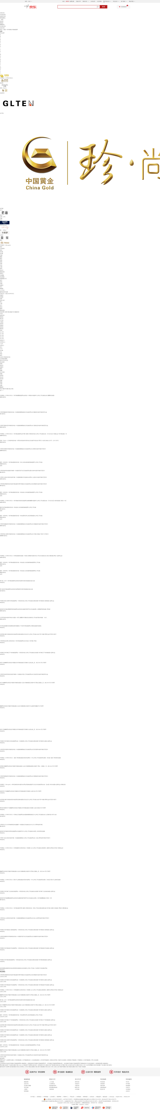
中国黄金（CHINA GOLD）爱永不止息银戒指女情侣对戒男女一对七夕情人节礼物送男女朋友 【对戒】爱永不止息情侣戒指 (30, 879)
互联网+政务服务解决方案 (12, 1066)
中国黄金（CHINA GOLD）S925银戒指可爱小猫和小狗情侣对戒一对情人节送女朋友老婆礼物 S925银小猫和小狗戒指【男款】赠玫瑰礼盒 (34, 908)
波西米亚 (2, 315)
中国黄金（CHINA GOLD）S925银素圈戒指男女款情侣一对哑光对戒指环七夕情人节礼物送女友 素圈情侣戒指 (27, 395)
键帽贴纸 (2, 24)
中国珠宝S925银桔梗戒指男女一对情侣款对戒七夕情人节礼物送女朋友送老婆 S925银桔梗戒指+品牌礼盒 (26, 960)
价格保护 (102, 1083)
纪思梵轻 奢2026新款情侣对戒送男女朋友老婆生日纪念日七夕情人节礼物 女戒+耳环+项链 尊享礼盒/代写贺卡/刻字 (28, 634)
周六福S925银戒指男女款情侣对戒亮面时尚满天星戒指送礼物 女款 (16, 589)
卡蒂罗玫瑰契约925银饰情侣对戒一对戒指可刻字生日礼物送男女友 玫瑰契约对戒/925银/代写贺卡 (24, 936)
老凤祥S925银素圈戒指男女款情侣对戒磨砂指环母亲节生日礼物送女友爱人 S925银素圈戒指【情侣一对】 (26, 898)
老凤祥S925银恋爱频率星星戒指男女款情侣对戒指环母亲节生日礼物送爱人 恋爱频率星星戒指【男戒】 (25, 609)
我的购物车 (124, 6)
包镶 (1, 380)
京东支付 (81, 1104)
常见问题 (26, 1087)
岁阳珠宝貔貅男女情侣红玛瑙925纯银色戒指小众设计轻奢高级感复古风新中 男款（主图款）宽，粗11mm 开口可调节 (29, 766)
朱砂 (1, 268)
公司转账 (77, 1089)
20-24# (2, 337)
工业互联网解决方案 (91, 1065)
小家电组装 (40, 1065)
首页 (1, 29)
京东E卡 (128, 1087)
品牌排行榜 (3, 16)
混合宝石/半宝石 (4, 360)
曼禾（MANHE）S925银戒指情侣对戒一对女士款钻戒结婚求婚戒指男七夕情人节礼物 (21, 462)
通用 (1, 308)
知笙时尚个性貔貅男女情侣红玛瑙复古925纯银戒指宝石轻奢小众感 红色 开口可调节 (20, 791)
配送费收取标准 (53, 1087)
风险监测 (98, 1096)
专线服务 (83, 1066)
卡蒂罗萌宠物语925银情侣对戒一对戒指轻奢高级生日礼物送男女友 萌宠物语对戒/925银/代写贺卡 (24, 776)
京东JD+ (128, 1091)
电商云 (110, 1065)
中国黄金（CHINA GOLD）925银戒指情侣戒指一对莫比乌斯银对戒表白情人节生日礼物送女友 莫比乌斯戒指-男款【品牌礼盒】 (31, 555)
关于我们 (32, 1096)
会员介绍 (26, 1083)
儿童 (1, 303)
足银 (1, 263)
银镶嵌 (1, 288)
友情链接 (78, 1096)
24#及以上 (2, 342)
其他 (1, 282)
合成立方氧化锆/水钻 (5, 357)
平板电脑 (53, 1065)
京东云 (87, 1104)
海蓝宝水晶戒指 (62, 1060)
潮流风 (1, 317)
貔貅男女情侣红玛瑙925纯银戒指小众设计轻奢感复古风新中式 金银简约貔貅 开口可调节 (22, 706)
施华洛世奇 (3, 1066)
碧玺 (1, 250)
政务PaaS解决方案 (77, 1065)
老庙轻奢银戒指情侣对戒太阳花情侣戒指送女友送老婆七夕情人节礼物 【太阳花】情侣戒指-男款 (23, 968)
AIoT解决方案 (64, 1065)
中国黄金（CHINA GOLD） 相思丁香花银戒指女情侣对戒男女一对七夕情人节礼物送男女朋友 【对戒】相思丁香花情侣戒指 (30, 757)
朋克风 (1, 328)
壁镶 (1, 382)
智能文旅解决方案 (32, 1066)
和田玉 (1, 273)
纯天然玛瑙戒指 (45, 1060)
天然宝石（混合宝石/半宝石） (7, 293)
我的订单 (78, 1)
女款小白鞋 (50, 1066)
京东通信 (128, 1089)
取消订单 (102, 1089)
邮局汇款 (77, 1087)
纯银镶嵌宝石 (3, 278)
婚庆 (1, 368)
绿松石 (1, 365)
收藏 (1, 373)
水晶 (1, 265)
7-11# (1, 343)
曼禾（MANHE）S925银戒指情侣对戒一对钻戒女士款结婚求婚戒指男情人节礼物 (20, 562)
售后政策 (102, 1082)
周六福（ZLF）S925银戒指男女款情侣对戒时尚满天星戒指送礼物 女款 (17, 580)
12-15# (2, 332)
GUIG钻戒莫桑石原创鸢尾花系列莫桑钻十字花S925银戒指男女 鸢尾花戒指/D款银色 (20, 626)
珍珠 (1, 298)
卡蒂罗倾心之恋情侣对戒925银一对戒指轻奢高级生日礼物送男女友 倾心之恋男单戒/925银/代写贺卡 (24, 918)
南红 (1, 258)
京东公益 (111, 1096)
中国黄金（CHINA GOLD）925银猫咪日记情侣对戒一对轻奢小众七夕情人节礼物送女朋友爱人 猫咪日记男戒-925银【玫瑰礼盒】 (32, 848)
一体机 (1, 19)
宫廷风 (1, 323)
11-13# (2, 333)
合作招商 (52, 1096)
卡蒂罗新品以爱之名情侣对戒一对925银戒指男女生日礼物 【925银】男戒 (18, 641)
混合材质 (2, 362)
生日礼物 (2, 372)
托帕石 (1, 295)
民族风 (1, 325)
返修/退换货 (103, 1087)
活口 (1, 347)
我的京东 (85, 1)
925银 (1, 253)
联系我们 (39, 1096)
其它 (1, 287)
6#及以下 (2, 340)
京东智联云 (22, 1066)
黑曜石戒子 (3, 1060)
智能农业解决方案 (73, 1066)
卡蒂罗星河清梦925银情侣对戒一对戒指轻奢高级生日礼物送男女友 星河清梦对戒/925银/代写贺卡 (24, 749)
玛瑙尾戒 (80, 1060)
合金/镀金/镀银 (3, 358)
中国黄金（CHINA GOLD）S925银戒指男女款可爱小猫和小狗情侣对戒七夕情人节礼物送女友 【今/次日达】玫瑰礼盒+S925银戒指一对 (33, 434)
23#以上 (2, 345)
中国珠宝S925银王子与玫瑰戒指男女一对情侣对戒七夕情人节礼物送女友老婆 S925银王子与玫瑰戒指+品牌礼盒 (27, 652)
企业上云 (21, 1065)
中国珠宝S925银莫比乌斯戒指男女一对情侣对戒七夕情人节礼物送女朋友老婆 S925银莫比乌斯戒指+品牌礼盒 (27, 929)
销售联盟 (85, 1096)
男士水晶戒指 (95, 1060)
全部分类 (2, 13)
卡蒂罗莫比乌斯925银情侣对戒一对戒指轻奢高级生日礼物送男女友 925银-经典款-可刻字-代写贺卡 (24, 534)
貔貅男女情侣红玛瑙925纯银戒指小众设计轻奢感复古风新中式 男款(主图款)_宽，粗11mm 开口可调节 (25, 871)
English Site (119, 1096)
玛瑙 (1, 255)
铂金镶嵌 (2, 277)
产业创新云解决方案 (13, 1065)
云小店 (83, 1065)
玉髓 (1, 267)
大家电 (25, 1089)
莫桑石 (1, 285)
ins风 (1, 313)
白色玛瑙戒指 (87, 1060)
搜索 (103, 7)
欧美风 (1, 327)
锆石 (1, 280)
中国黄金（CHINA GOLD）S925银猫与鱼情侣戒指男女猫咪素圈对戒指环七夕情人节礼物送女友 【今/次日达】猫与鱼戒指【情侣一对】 (33, 500)
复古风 (1, 318)
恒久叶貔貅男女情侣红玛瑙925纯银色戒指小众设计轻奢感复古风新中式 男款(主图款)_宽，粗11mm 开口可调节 (27, 682)
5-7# (1, 348)
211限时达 (52, 1083)
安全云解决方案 (47, 1065)
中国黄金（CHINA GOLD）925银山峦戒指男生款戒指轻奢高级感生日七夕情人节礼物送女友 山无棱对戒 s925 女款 (28, 814)
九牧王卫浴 (56, 1066)
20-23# (2, 338)
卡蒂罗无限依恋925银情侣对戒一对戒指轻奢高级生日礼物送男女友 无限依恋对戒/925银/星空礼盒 (24, 425)
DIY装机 (128, 1083)
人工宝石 (2, 290)
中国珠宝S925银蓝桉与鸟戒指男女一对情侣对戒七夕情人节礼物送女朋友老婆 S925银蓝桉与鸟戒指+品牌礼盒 (27, 948)
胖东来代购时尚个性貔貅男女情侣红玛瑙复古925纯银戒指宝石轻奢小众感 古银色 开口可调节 (23, 808)
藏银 (1, 257)
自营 (1, 465)
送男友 (1, 375)
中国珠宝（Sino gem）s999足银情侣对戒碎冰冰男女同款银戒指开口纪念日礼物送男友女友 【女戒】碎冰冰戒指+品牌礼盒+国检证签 (33, 784)
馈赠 (1, 370)
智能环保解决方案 (64, 1066)
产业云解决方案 (104, 1065)
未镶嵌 (1, 297)
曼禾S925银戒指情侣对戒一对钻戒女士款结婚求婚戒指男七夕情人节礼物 (18, 507)
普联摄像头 (3, 18)
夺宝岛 (127, 1082)
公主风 (1, 320)
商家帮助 (59, 1096)
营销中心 (65, 1096)
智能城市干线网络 (27, 1065)
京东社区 (92, 1096)
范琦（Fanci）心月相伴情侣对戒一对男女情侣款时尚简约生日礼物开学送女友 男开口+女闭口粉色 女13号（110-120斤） (30, 440)
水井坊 (26, 1066)
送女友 (1, 377)
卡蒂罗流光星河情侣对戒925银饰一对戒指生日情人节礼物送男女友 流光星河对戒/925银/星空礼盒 (24, 674)
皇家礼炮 (58, 1065)
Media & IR (127, 1096)
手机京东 (107, 1)
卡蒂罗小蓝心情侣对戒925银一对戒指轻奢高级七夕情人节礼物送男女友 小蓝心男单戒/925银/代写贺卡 (25, 838)
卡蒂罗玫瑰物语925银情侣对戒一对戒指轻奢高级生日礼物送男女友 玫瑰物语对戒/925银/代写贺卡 (24, 524)
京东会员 (93, 1)
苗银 (1, 260)
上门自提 (51, 1082)
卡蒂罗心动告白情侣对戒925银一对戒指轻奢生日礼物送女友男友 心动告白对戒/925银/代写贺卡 (23, 477)
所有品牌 (2, 33)
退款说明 (102, 1085)
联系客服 (26, 1091)
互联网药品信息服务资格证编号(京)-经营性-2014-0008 (87, 1099)
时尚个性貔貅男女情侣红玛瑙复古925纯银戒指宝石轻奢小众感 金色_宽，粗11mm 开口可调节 (23, 662)
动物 (1, 385)
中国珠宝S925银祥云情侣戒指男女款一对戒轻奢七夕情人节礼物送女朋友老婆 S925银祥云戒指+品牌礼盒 (26, 741)
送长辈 (1, 378)
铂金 (1, 353)
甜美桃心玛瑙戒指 (71, 1060)
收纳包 (1, 21)
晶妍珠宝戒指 (10, 1060)
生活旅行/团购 (27, 1085)
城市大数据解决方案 (43, 1066)
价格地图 (98, 1065)
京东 (36, 7)
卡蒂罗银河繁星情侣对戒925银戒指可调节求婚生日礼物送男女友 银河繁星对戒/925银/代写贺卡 (23, 484)
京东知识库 (3, 14)
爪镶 (1, 383)
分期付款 (77, 1085)
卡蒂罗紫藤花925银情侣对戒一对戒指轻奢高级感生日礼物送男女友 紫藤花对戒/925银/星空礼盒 (23, 412)
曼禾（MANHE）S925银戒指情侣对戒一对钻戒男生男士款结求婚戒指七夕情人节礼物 (21, 515)
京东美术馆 (3, 26)
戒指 (4, 29)
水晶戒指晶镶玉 (36, 1060)
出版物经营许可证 (69, 1101)
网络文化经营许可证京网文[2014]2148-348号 (86, 1101)
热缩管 (6, 1065)
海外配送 (51, 1089)
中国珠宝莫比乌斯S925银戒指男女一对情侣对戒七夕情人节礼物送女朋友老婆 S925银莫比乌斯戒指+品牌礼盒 (27, 601)
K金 (1, 352)
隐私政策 (105, 1096)
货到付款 (77, 1082)
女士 (1, 305)
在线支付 (77, 1083)
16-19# (2, 335)
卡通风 (1, 322)
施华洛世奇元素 (4, 292)
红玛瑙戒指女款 (26, 1060)
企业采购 (99, 1)
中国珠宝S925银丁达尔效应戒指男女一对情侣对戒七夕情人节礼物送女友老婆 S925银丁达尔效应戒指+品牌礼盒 (27, 891)
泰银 (1, 262)
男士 (1, 302)
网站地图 (2, 1065)
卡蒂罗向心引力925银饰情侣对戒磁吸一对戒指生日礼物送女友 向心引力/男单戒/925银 (21, 824)
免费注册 (72, 1)
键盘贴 (1, 23)
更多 (1, 247)
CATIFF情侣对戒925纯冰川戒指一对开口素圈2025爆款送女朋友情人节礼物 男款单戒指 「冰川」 (24, 617)
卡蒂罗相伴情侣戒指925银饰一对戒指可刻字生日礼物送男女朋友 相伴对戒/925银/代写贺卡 (22, 470)
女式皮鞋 (70, 1065)
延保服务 (128, 1085)
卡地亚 (79, 1066)
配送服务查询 (52, 1085)
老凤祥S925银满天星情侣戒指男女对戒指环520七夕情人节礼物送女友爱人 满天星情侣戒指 (22, 831)
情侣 (1, 307)
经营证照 (100, 1102)
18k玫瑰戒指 (18, 1060)
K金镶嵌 (2, 275)
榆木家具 (34, 1065)
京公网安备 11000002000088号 (54, 1099)
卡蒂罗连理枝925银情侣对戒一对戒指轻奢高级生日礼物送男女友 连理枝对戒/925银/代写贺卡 (23, 449)
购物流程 (26, 1082)
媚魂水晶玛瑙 (53, 1060)
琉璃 (1, 363)
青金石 (1, 270)
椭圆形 (1, 387)
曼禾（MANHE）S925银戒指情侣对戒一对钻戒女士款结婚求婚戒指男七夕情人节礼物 (21, 492)
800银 (1, 252)
